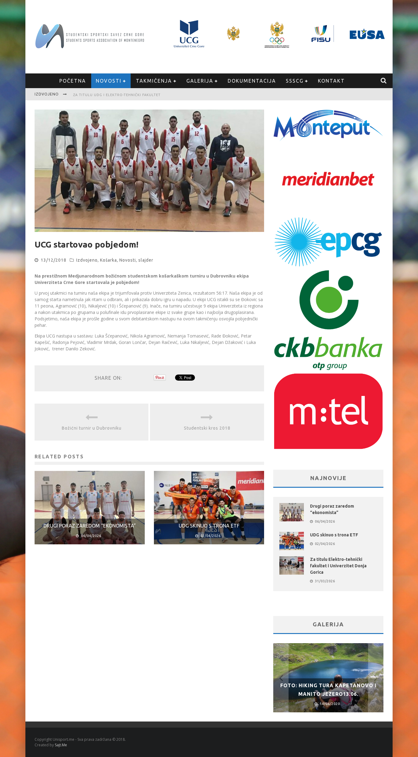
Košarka (108, 260)
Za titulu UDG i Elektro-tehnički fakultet (117, 95)
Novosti (108, 81)
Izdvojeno (87, 260)
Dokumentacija (252, 81)
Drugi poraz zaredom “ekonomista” (89, 525)
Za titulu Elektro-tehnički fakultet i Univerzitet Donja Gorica (338, 566)
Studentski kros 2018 (207, 428)
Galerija (199, 81)
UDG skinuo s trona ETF (209, 525)
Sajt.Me (61, 745)
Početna (72, 81)
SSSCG (295, 81)
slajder (145, 260)
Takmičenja (154, 81)
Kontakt (331, 81)
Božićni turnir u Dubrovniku (91, 428)
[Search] (384, 80)
